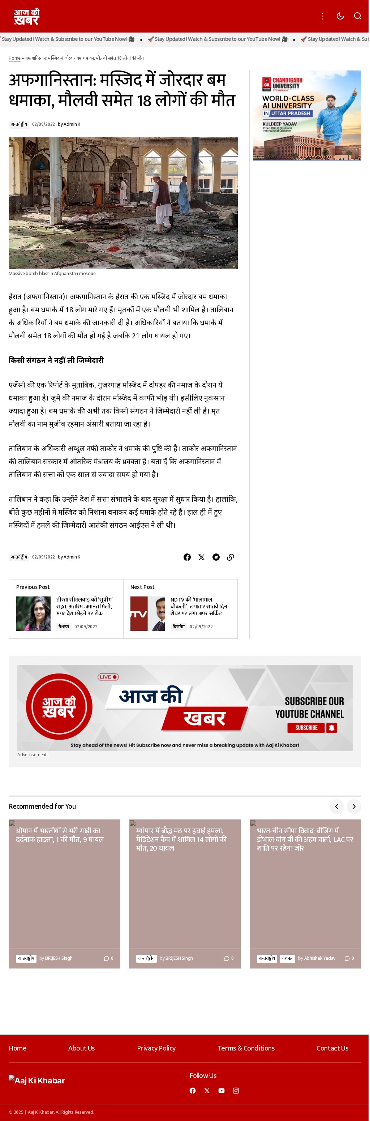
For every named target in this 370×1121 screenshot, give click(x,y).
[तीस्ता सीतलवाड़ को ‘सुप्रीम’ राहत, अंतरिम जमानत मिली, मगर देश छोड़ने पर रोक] (66, 608)
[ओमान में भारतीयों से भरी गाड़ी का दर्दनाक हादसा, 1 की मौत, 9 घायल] (64, 894)
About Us (81, 1048)
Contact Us (332, 1048)
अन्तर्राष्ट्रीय (19, 125)
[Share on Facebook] (187, 557)
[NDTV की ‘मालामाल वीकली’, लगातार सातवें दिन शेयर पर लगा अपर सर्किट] (180, 608)
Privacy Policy (156, 1048)
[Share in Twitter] (201, 557)
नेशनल (64, 627)
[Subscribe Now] (185, 708)
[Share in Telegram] (216, 557)
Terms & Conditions (246, 1048)
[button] (323, 16)
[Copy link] (230, 557)
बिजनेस (179, 627)
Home (15, 58)
